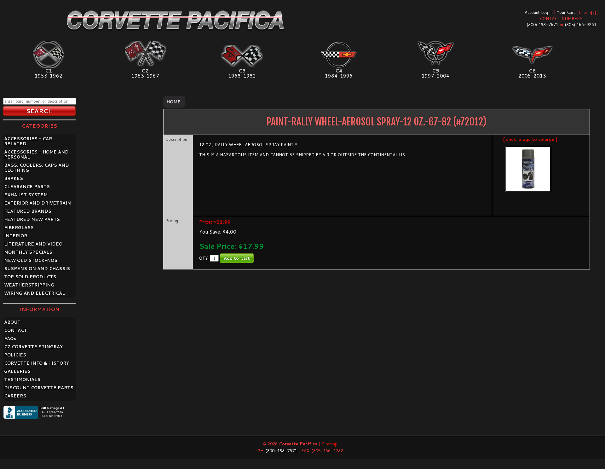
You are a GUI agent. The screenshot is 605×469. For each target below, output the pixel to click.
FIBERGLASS (19, 227)
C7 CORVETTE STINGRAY (33, 347)
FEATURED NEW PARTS (32, 219)
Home (173, 102)
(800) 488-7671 (542, 24)
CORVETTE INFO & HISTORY (36, 363)
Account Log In (539, 12)
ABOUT (12, 322)
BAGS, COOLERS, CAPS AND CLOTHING (36, 167)
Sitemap (329, 444)
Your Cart (566, 12)
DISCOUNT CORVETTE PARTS (38, 388)
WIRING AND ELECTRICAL (34, 293)
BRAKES (13, 178)
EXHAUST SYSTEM (26, 195)
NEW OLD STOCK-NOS (30, 260)
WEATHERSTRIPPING (29, 285)
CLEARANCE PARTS (27, 186)
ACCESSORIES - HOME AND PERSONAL (36, 154)
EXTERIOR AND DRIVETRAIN (37, 203)
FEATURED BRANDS (27, 211)
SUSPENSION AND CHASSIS (37, 268)
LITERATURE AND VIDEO (33, 244)
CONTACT (15, 330)
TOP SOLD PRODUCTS (30, 277)
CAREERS (15, 396)
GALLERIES (17, 371)
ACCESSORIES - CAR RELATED (28, 141)
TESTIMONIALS (22, 379)
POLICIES (15, 355)
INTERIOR (15, 236)
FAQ (10, 338)
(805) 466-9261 (580, 24)
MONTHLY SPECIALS (28, 252)
